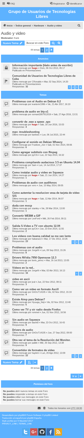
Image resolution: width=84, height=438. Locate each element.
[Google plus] (34, 432)
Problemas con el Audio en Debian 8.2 (36, 101)
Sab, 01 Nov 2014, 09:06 (60, 145)
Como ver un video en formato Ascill (35, 289)
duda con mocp (22, 205)
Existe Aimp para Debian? (28, 299)
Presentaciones (33, 70)
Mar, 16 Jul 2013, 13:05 (57, 260)
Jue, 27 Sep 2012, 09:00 (60, 332)
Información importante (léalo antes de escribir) (42, 65)
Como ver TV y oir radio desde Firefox (36, 309)
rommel (35, 312)
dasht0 (35, 322)
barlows (36, 134)
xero (34, 185)
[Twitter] (25, 432)
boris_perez (38, 260)
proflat (10, 421)
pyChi (35, 155)
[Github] (42, 432)
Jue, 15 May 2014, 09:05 (51, 185)
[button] (51, 50)
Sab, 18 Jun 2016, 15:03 (52, 124)
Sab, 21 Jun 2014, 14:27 (52, 175)
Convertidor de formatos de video (33, 350)
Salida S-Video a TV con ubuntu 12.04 (36, 225)
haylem (35, 353)
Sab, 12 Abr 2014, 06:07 (52, 198)
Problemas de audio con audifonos (34, 182)
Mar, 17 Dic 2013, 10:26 (55, 239)
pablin (35, 343)
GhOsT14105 (38, 292)
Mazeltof (24, 421)
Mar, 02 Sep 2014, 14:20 (56, 81)
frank (16, 38)
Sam (34, 165)
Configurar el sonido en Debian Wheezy (37, 142)
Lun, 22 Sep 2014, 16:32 (52, 155)
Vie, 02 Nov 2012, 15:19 (60, 292)
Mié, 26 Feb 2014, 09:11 (54, 218)
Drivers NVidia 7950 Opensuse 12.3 (34, 257)
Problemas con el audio (27, 247)
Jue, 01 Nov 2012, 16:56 (54, 312)
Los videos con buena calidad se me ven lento (41, 236)
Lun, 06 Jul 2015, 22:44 (53, 134)
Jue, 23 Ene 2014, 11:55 (52, 228)
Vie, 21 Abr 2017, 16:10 (59, 104)
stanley (35, 208)
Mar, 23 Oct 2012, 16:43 (53, 322)
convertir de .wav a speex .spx (31, 121)
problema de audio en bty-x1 (30, 111)
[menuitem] (11, 3)
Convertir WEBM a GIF (26, 215)
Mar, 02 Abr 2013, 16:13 (53, 270)
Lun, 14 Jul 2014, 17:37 (50, 165)
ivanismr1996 (38, 104)
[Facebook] (50, 432)
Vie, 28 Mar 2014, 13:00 (53, 208)
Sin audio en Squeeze (26, 319)
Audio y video (13, 33)
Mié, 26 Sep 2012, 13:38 (52, 343)
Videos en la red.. (23, 267)
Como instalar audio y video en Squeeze (37, 172)
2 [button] (47, 50)
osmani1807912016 (41, 114)
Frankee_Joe (38, 145)
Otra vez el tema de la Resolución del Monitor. (41, 340)
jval (33, 282)
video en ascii (21, 279)
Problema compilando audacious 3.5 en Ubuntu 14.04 (46, 162)
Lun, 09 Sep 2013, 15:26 (54, 250)
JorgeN (35, 250)
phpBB (21, 415)
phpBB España (34, 418)
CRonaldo (37, 81)
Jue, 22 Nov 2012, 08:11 (50, 282)
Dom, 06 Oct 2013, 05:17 (52, 68)
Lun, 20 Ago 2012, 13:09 (53, 353)
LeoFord (36, 218)
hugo (35, 68)
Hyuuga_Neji (38, 302)
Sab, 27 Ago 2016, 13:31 (66, 114)
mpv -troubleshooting (26, 131)
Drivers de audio (22, 329)
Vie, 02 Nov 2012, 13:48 (59, 302)
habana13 (37, 239)
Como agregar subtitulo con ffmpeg (34, 152)
